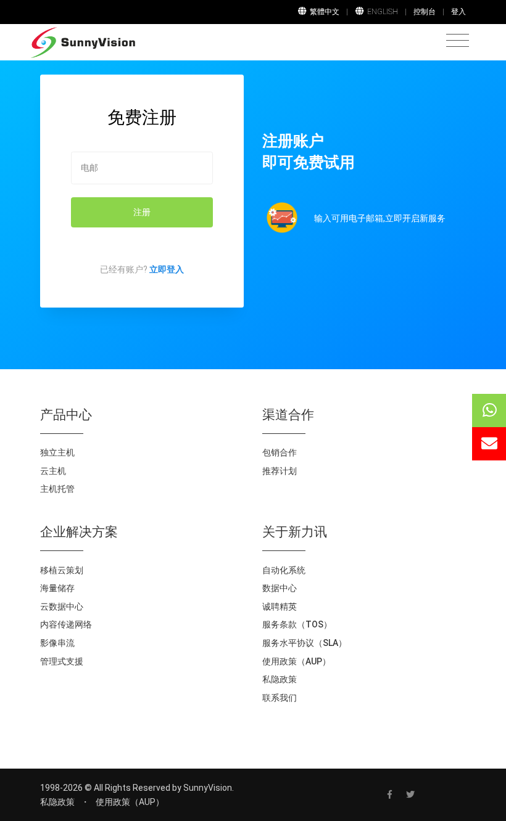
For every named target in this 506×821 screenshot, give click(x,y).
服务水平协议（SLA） (304, 643)
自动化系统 (283, 570)
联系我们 (279, 698)
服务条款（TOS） (297, 624)
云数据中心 (61, 606)
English (382, 11)
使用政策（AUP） (296, 661)
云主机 (53, 471)
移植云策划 (61, 570)
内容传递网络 (66, 624)
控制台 (424, 11)
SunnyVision (207, 788)
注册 (142, 212)
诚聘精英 (279, 606)
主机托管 (57, 489)
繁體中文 (324, 11)
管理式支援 (61, 661)
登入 (458, 11)
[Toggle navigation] (457, 41)
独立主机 (57, 452)
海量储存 (57, 588)
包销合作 (279, 452)
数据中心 (279, 588)
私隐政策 (279, 679)
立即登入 (166, 269)
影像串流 (57, 643)
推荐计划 (279, 471)
